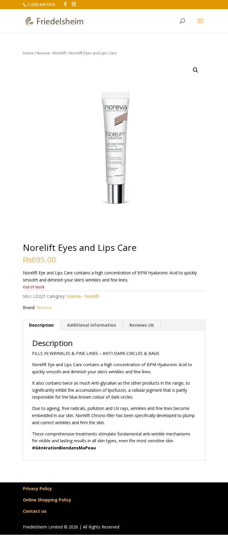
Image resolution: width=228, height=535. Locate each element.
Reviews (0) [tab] (141, 325)
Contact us (34, 511)
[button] (195, 70)
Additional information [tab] (91, 325)
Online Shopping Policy (47, 500)
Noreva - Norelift (51, 53)
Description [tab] (41, 325)
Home (28, 53)
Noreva (44, 307)
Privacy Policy (37, 488)
